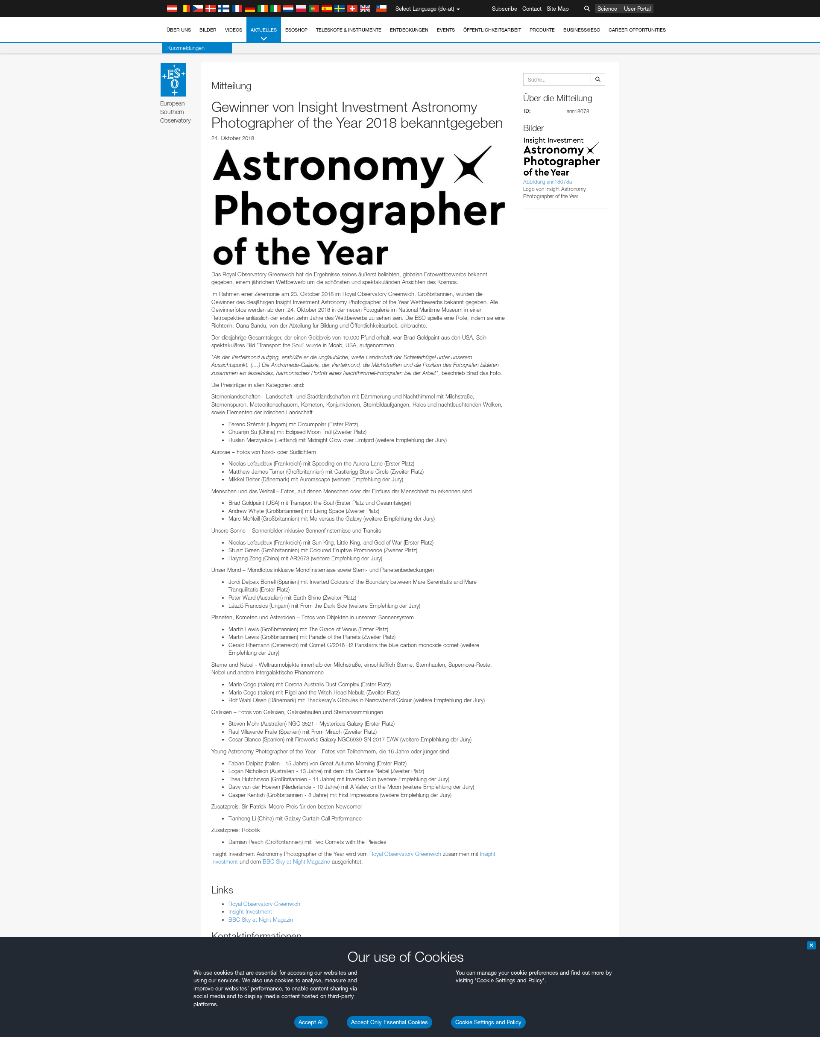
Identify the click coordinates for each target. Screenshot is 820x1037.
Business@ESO (581, 30)
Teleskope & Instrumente (348, 30)
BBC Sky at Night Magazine (296, 861)
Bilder (208, 30)
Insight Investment (250, 911)
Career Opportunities (637, 30)
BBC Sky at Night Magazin (260, 919)
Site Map (558, 8)
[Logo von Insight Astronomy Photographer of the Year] (358, 206)
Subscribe (504, 8)
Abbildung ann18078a (547, 182)
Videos (233, 30)
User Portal (637, 8)
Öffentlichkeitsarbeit (492, 30)
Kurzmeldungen (186, 47)
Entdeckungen (409, 30)
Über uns (179, 30)
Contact (532, 8)
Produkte (542, 30)
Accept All (311, 1022)
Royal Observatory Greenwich (405, 853)
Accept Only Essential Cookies (389, 1022)
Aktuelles (264, 30)
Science (607, 8)
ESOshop (296, 30)
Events (446, 30)
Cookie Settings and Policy (488, 1022)
